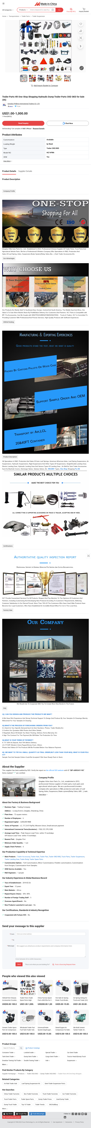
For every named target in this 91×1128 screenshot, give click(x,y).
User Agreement (57, 1122)
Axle (47, 1060)
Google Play (21, 1114)
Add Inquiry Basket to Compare (46, 85)
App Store (7, 1114)
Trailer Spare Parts (36, 859)
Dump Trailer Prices (45, 1099)
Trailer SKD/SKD (55, 856)
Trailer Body (24, 859)
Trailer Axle (35, 856)
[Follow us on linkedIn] (65, 1117)
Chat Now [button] (69, 123)
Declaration (68, 1122)
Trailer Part (44, 856)
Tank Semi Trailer (8, 1056)
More (4, 1109)
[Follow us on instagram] (79, 1114)
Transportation (14, 16)
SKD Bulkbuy (53, 1104)
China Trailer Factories (11, 1094)
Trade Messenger (37, 1114)
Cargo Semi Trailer (52, 1056)
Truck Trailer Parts (10, 1099)
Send (19, 964)
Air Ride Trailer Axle (10, 1083)
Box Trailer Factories (31, 1094)
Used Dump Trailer (62, 1099)
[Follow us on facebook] (73, 1114)
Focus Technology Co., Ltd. (30, 1122)
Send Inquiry (23, 123)
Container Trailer (8, 1052)
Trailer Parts (26, 16)
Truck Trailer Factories (50, 1094)
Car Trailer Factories (69, 1094)
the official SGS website (55, 770)
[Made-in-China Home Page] (45, 4)
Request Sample (39, 128)
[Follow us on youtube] (82, 1114)
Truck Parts (65, 856)
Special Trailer (50, 1052)
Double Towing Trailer (31, 1060)
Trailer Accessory (23, 856)
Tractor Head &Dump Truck (76, 1056)
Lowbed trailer (29, 1052)
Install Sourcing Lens (13, 1117)
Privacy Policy (79, 1122)
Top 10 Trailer (26, 1104)
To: (13, 940)
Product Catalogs (33, 1048)
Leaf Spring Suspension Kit (31, 1083)
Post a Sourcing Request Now (63, 964)
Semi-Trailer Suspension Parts (55, 1083)
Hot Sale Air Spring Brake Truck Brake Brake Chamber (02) (62, 1000)
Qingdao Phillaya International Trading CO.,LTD (24, 104)
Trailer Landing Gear (12, 859)
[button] (3, 3)
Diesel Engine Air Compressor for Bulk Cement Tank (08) (62, 1029)
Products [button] (22, 10)
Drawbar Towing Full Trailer (11, 1060)
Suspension (71, 1060)
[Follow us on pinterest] (86, 1114)
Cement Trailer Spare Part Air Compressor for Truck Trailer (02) (9, 1029)
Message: (11, 946)
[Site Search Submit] (59, 10)
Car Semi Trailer (72, 1052)
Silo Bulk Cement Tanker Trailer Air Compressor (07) (79, 1029)
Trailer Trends (40, 1104)
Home (4, 16)
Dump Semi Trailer (30, 1056)
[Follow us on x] (76, 1114)
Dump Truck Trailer (10, 1104)
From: (12, 934)
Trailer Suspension (38, 16)
